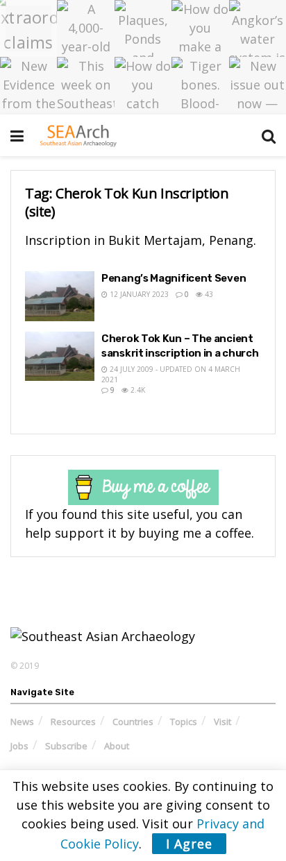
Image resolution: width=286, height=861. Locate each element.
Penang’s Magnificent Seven (173, 278)
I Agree (189, 843)
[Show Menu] (17, 135)
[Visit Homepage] (78, 135)
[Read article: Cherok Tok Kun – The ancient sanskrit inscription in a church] (59, 357)
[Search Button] (269, 135)
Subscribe (66, 746)
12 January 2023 (138, 294)
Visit (222, 721)
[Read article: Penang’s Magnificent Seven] (59, 296)
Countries (132, 721)
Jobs (19, 746)
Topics (183, 721)
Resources (73, 721)
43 (208, 294)
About (116, 746)
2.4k (136, 390)
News (22, 721)
